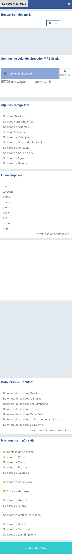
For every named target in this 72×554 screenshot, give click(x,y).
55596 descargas (14, 82)
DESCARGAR (65, 75)
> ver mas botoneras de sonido (49, 430)
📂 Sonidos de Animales (18, 451)
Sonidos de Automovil (16, 126)
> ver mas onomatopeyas (53, 233)
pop (5, 228)
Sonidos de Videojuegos (18, 137)
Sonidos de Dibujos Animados (22, 514)
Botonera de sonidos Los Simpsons (25, 403)
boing (6, 196)
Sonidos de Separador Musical (22, 142)
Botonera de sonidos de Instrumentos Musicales (33, 419)
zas (5, 186)
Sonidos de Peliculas (16, 147)
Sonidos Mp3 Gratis (36, 548)
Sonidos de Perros (14, 457)
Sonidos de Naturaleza (17, 481)
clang (6, 223)
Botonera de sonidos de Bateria (23, 424)
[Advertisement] (36, 42)
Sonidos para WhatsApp (18, 121)
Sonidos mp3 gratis (14, 3)
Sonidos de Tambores (17, 529)
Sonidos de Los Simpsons (19, 534)
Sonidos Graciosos (15, 116)
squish (7, 212)
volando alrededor (21, 73)
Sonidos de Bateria (15, 163)
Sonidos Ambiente (14, 132)
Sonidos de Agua (13, 158)
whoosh (8, 191)
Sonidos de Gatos (14, 462)
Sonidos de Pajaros (15, 467)
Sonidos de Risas (14, 524)
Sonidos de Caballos (16, 472)
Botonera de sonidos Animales (22, 398)
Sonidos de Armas (14, 505)
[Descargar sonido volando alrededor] (65, 71)
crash (6, 202)
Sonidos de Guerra (15, 500)
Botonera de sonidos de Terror (22, 409)
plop (5, 207)
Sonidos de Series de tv (18, 152)
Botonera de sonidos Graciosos (23, 393)
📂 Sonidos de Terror (16, 491)
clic (5, 217)
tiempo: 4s (43, 82)
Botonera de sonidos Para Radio (23, 414)
